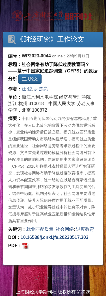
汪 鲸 (27, 88)
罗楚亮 (41, 88)
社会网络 (65, 229)
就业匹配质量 (39, 229)
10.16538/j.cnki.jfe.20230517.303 (54, 237)
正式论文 (30, 79)
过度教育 (85, 229)
